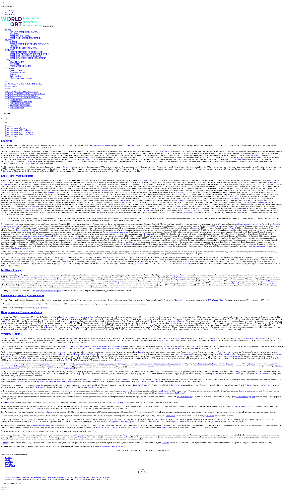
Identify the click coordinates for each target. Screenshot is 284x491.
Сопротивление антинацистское (115, 232)
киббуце (150, 364)
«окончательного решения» (258, 246)
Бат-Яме (91, 387)
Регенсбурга (87, 159)
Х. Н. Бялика (38, 387)
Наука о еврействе (12, 86)
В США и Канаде (11, 270)
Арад (115, 364)
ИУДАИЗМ (14, 46)
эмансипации (275, 182)
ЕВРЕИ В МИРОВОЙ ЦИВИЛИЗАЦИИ (25, 38)
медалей (4, 279)
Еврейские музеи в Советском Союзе (19, 134)
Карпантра (23, 157)
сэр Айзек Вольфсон (184, 397)
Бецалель (69, 338)
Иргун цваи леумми (44, 381)
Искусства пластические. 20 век (250, 224)
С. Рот (152, 208)
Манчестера (187, 263)
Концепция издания (17, 70)
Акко (217, 374)
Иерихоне (86, 354)
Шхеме (93, 354)
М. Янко (185, 421)
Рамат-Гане (38, 425)
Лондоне (127, 153)
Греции (63, 261)
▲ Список (9, 462)
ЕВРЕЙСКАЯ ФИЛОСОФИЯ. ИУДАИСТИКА (28, 58)
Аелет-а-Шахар (160, 364)
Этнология (168, 348)
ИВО (123, 202)
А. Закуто (245, 202)
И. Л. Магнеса (269, 281)
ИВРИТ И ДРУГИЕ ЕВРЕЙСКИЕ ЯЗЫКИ (26, 52)
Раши (30, 238)
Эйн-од (155, 421)
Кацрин (252, 364)
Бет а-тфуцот (244, 391)
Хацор (142, 364)
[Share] (4, 487)
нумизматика (97, 348)
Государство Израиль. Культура (120, 421)
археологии (141, 180)
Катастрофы (130, 244)
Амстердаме (262, 202)
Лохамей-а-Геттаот (165, 393)
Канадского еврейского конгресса (48, 291)
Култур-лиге (73, 321)
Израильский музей (226, 354)
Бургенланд (180, 192)
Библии (9, 402)
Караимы (49, 327)
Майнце (50, 192)
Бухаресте (188, 212)
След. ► (8, 464)
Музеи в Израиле (11, 136)
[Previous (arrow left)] (2, 489)
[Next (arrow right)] (4, 489)
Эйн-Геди (108, 364)
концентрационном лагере (33, 236)
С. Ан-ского (180, 200)
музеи (7, 88)
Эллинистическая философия (21, 102)
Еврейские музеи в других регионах (19, 132)
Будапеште (106, 190)
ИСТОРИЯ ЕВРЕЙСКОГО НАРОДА (24, 32)
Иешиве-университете (269, 283)
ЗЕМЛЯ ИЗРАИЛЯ (17, 62)
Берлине (100, 210)
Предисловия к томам (18, 72)
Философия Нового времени (21, 106)
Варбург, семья (23, 277)
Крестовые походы (262, 374)
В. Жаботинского (175, 385)
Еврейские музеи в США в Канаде (18, 130)
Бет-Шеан (213, 364)
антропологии (153, 180)
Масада (101, 364)
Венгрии (126, 391)
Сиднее (36, 308)
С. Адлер (181, 275)
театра (191, 348)
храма (49, 366)
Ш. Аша (70, 387)
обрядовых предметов (102, 145)
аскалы (5, 184)
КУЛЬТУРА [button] (9, 50)
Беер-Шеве (70, 360)
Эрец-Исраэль (166, 151)
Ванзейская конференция (20, 248)
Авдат (120, 364)
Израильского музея (178, 338)
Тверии (118, 360)
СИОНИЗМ (14, 64)
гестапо (169, 246)
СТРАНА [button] (8, 60)
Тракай (76, 327)
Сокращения (14, 74)
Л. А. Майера (37, 408)
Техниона (165, 443)
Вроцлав (145, 198)
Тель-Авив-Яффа (113, 346)
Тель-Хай (86, 379)
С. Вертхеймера (107, 257)
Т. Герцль (235, 198)
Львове (178, 206)
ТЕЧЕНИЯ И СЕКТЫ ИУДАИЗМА (23, 48)
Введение (9, 126)
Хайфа (123, 346)
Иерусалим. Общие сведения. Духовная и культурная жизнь (83, 346)
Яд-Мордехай (180, 393)
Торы (139, 263)
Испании (237, 159)
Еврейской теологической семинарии (48, 277)
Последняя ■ (10, 466)
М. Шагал (210, 416)
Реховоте (269, 385)
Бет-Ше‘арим (203, 364)
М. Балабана (198, 210)
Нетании (20, 381)
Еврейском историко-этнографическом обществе (77, 317)
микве (76, 238)
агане (186, 379)
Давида (236, 372)
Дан (124, 364)
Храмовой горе (123, 402)
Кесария (178, 364)
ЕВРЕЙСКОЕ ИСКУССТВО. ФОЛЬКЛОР (26, 56)
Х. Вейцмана (247, 385)
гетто (112, 393)
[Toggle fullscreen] (6, 487)
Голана (271, 364)
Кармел (77, 354)
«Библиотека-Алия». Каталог (21, 78)
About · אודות (10, 10)
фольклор (178, 348)
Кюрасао (178, 300)
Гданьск (103, 194)
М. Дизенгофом (50, 412)
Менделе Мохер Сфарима (175, 321)
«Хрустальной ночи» (151, 234)
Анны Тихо (100, 427)
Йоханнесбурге (36, 304)
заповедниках (44, 364)
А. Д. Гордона (83, 437)
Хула (128, 437)
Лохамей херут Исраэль (63, 381)
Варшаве (66, 167)
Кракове (177, 167)
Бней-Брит (114, 281)
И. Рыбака (134, 427)
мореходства (69, 368)
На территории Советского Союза (21, 312)
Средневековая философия (20, 104)
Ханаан (140, 352)
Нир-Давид (230, 364)
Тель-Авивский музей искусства (249, 338)
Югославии (7, 171)
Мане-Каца (170, 416)
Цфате (252, 397)
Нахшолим (12, 368)
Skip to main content (8, 2)
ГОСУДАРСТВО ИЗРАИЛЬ (20, 66)
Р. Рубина (163, 427)
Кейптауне (57, 304)
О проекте (9, 12)
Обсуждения (10, 14)
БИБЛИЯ (13, 42)
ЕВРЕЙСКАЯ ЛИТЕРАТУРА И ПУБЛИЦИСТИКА (29, 54)
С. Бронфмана (185, 354)
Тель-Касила (24, 358)
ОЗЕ (6, 321)
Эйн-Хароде (163, 340)
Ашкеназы (35, 206)
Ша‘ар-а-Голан (20, 366)
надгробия (14, 155)
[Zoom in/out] (8, 487)
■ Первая (8, 458)
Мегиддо (170, 364)
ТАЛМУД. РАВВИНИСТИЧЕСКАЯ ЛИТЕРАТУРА (29, 44)
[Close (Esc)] (2, 487)
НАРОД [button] (8, 30)
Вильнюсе (125, 200)
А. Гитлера (145, 210)
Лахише (100, 354)
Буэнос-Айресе (219, 300)
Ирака (132, 391)
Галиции (27, 208)
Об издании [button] (9, 68)
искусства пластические (111, 348)
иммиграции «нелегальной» (150, 381)
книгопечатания (242, 397)
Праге (230, 194)
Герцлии (46, 425)
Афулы (213, 340)
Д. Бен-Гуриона (142, 385)
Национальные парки (80, 364)
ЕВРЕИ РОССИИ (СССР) (20, 36)
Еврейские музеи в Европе (15, 128)
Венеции (194, 228)
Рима (232, 228)
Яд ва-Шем (236, 283)
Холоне (53, 425)
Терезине (47, 236)
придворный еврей (133, 145)
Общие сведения (16, 100)
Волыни (165, 391)
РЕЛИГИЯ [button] (9, 40)
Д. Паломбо (114, 427)
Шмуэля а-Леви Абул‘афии (26, 230)
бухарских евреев (145, 325)
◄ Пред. (8, 460)
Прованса (217, 226)
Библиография (15, 76)
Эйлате (5, 443)
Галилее (63, 354)
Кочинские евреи (124, 283)
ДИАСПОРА (15, 34)
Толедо (32, 161)
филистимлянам (232, 356)
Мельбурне (45, 308)
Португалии (255, 155)
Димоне (69, 425)
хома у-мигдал (123, 379)
